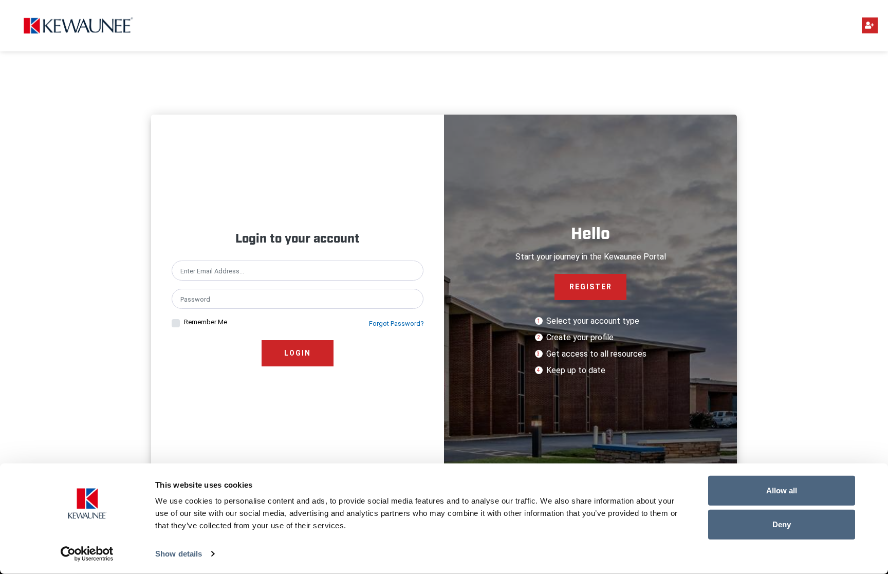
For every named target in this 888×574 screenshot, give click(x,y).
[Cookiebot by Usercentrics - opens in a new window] (87, 554)
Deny (781, 524)
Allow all (781, 490)
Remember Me (205, 322)
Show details (178, 553)
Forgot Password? (396, 323)
